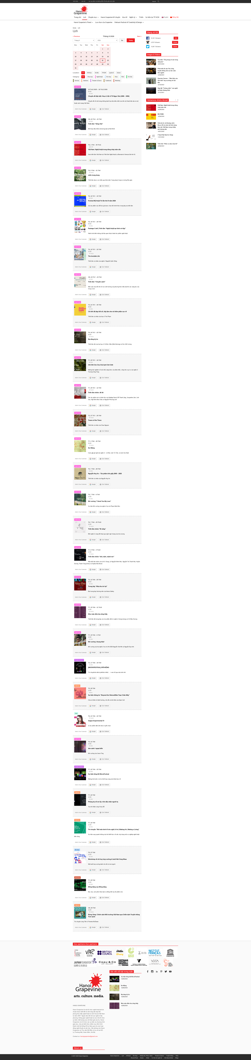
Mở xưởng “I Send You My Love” (99, 501)
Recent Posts (134, 1058)
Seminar (77, 80)
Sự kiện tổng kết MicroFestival (98, 774)
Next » (139, 36)
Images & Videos (153, 54)
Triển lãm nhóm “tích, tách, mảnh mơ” (101, 556)
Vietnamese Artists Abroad (157, 100)
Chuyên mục (92, 18)
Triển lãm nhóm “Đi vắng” (97, 529)
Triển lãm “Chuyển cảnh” (96, 282)
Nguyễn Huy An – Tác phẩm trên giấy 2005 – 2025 (105, 473)
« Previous (76, 36)
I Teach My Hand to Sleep (165, 135)
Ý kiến (141, 17)
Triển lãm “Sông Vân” (95, 124)
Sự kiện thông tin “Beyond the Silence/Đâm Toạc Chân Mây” (109, 695)
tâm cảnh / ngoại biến (95, 748)
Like (176, 38)
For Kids (130, 76)
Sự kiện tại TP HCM (152, 17)
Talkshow (85, 80)
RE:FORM (161, 114)
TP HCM (104, 72)
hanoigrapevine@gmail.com (89, 1036)
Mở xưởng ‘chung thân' (96, 642)
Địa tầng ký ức (93, 339)
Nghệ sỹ (131, 18)
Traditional (108, 80)
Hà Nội (97, 72)
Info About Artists (168, 1058)
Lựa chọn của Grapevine (103, 22)
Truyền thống (169, 1055)
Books (142, 1058)
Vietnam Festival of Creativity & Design (127, 23)
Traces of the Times (94, 420)
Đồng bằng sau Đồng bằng (97, 887)
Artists (147, 1058)
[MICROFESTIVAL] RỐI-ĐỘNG (98, 667)
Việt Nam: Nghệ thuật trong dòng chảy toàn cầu (104, 149)
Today (131, 40)
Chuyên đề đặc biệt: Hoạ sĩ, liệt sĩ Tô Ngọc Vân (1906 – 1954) (108, 96)
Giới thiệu (75, 1)
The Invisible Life (94, 256)
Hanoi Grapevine (114, 1055)
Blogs (176, 1058)
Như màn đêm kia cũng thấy (97, 614)
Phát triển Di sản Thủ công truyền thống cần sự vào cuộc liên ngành (167, 70)
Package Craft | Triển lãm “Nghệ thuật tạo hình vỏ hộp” (107, 228)
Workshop (117, 80)
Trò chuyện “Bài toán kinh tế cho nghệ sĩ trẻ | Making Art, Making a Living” (113, 829)
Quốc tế (111, 72)
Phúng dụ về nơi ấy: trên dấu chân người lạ (103, 802)
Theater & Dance (96, 80)
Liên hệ (83, 1)
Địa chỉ (124, 17)
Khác (116, 76)
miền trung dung (94, 175)
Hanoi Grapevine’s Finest (82, 23)
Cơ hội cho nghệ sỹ (157, 1058)
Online (118, 72)
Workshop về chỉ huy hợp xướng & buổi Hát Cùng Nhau (107, 859)
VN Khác (89, 72)
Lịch (84, 17)
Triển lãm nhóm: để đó (95, 392)
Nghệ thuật (100, 76)
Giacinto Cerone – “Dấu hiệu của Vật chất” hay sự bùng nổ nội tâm (168, 80)
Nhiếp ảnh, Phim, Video (146, 1055)
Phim (122, 76)
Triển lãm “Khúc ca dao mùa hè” (168, 144)
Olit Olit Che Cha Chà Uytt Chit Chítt (100, 365)
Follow (175, 42)
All (83, 72)
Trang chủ (77, 17)
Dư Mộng (91, 448)
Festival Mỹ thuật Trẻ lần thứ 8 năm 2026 (102, 201)
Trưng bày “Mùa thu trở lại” (97, 586)
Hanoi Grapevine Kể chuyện (110, 17)
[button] (169, 1)
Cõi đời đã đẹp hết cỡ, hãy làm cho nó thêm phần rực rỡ (107, 311)
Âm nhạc (108, 76)
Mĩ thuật (128, 1055)
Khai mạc (90, 76)
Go (122, 40)
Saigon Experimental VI (96, 721)
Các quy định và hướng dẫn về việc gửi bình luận (102, 1)
